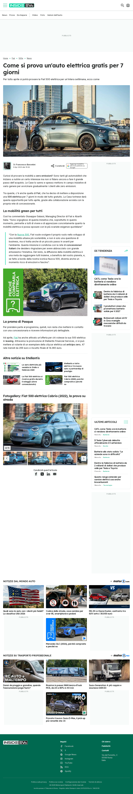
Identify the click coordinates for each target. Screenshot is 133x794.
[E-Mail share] (54, 474)
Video (35, 15)
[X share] (42, 474)
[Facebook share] (36, 474)
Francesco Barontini (25, 164)
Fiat (13, 58)
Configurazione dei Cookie (75, 782)
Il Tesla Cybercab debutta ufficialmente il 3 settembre (107, 441)
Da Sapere (22, 15)
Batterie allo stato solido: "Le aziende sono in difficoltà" (108, 453)
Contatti (105, 750)
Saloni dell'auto (54, 15)
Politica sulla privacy (39, 782)
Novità (105, 446)
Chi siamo (106, 741)
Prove (12, 15)
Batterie (106, 435)
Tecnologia (107, 485)
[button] (6, 458)
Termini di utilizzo (95, 782)
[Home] (21, 5)
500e (21, 58)
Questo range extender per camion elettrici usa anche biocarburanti (107, 479)
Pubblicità (106, 746)
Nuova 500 (23, 234)
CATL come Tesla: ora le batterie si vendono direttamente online (110, 430)
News (4, 15)
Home (5, 58)
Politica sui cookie (56, 782)
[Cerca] (122, 5)
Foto (42, 15)
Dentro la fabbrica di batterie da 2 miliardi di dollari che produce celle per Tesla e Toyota (110, 465)
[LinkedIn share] (48, 474)
